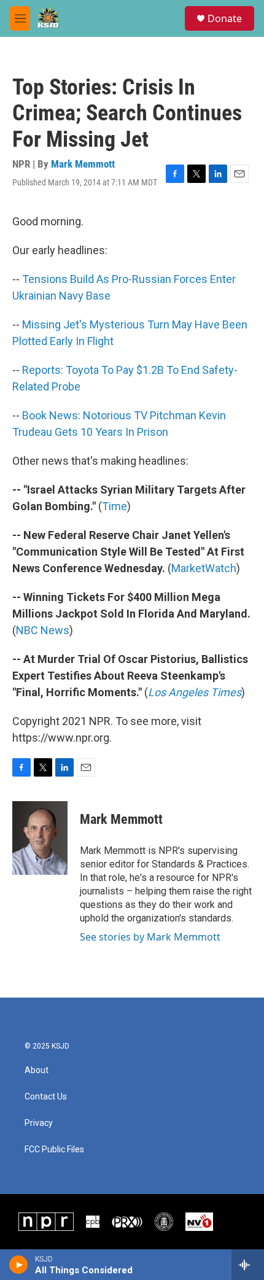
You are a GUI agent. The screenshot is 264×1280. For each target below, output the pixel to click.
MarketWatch (203, 568)
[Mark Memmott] (40, 838)
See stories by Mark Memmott (150, 937)
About (37, 1070)
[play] (18, 1265)
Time (114, 506)
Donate (225, 18)
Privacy (39, 1123)
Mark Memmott (83, 164)
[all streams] (247, 1264)
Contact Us (46, 1096)
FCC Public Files (54, 1149)
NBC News (42, 630)
